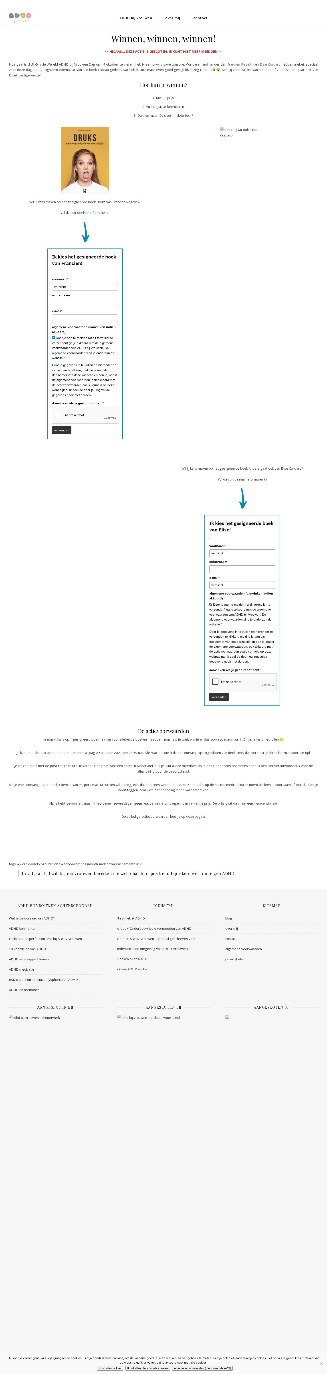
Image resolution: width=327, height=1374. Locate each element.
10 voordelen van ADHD (27, 949)
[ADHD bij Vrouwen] (20, 18)
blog (228, 918)
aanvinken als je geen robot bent (234, 670)
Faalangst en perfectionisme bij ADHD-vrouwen (45, 938)
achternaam (61, 295)
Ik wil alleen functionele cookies (147, 1368)
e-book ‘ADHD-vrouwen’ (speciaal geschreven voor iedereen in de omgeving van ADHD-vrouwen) (156, 943)
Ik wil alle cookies (110, 1368)
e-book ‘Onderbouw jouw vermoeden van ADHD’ (154, 928)
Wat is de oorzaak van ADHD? (32, 918)
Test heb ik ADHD (131, 918)
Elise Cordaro (270, 64)
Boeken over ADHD (132, 959)
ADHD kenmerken (22, 928)
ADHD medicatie (21, 969)
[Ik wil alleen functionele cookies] (321, 1363)
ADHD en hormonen (24, 989)
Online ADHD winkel (132, 969)
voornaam (60, 279)
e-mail (57, 311)
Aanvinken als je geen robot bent (78, 403)
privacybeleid (235, 959)
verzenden (61, 430)
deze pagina (195, 816)
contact (200, 18)
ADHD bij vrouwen (135, 18)
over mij (172, 18)
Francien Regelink (240, 64)
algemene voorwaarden (243, 949)
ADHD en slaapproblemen (29, 959)
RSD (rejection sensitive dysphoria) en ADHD (43, 979)
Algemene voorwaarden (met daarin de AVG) (202, 1368)
